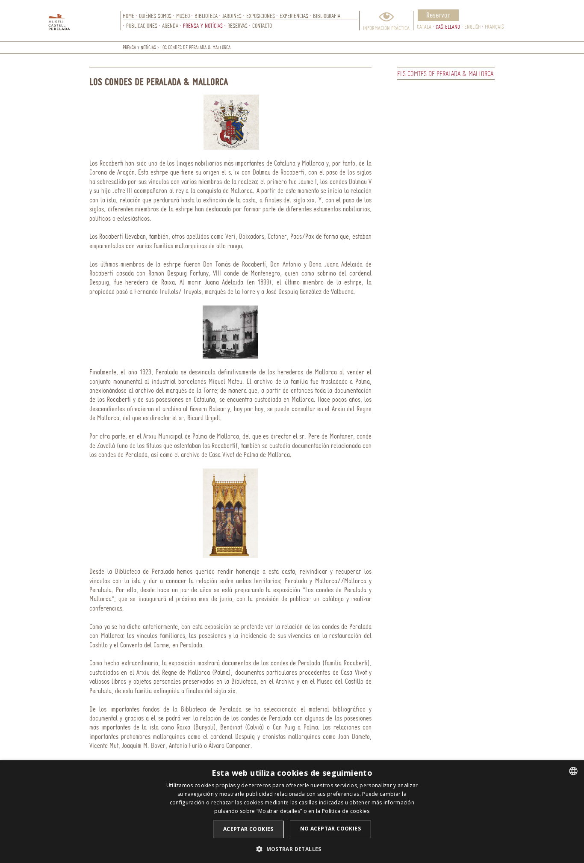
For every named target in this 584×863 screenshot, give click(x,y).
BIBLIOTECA (206, 15)
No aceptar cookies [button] (330, 828)
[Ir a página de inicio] (84, 20)
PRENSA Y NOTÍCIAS (203, 25)
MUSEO (183, 15)
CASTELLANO (448, 26)
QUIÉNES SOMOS (155, 15)
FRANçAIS (494, 26)
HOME (128, 15)
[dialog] (292, 811)
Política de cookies (346, 811)
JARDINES (232, 15)
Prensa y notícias (139, 47)
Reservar (438, 14)
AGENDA (170, 25)
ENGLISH (472, 26)
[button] (292, 849)
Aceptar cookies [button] (248, 829)
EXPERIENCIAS (294, 15)
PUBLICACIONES (141, 25)
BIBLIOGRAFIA (326, 15)
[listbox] (573, 771)
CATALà (424, 26)
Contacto (262, 25)
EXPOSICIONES (260, 15)
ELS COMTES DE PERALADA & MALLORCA (445, 73)
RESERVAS (237, 25)
